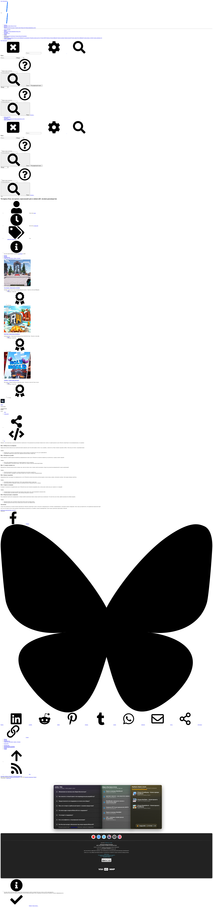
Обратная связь (6, 745)
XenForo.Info (8, 778)
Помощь (5, 748)
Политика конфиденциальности (9, 747)
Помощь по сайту (106, 856)
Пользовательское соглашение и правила (106, 855)
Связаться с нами (108, 842)
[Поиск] (54, 53)
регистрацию (20, 253)
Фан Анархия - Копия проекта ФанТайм (12, 287)
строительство (13, 239)
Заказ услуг (106, 854)
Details (35, 777)
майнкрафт (9, 239)
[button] (5, 35)
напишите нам (74, 827)
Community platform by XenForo (11, 776)
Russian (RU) (6, 743)
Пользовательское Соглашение (9, 746)
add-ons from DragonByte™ (15, 777)
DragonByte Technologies (29, 777)
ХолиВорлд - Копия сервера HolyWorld (11, 380)
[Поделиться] (16, 427)
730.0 (5, 412)
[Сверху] (16, 761)
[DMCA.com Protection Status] (106, 861)
